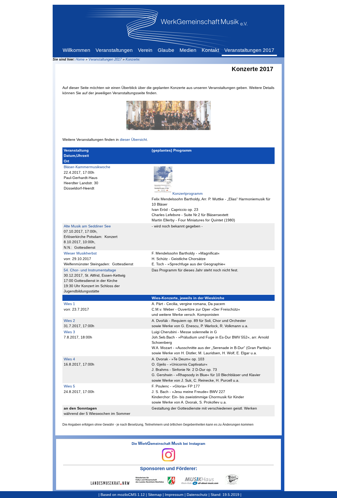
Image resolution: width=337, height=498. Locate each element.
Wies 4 (69, 359)
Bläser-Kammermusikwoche (87, 167)
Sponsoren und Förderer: (168, 468)
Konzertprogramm (187, 193)
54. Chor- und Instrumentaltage (90, 270)
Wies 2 (69, 320)
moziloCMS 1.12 (131, 494)
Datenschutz (197, 494)
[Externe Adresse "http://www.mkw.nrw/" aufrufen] (158, 481)
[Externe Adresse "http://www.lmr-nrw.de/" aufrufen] (113, 483)
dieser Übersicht (133, 139)
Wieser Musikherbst (80, 253)
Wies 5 (69, 386)
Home (80, 59)
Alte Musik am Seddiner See (87, 226)
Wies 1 (69, 304)
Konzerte (132, 59)
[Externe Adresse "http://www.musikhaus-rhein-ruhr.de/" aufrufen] (203, 481)
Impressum (174, 494)
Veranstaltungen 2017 (105, 59)
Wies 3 (69, 332)
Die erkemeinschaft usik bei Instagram (168, 444)
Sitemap (155, 494)
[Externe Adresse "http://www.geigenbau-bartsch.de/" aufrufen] (235, 479)
